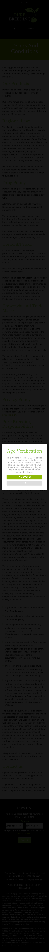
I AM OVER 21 (24, 477)
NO (24, 483)
